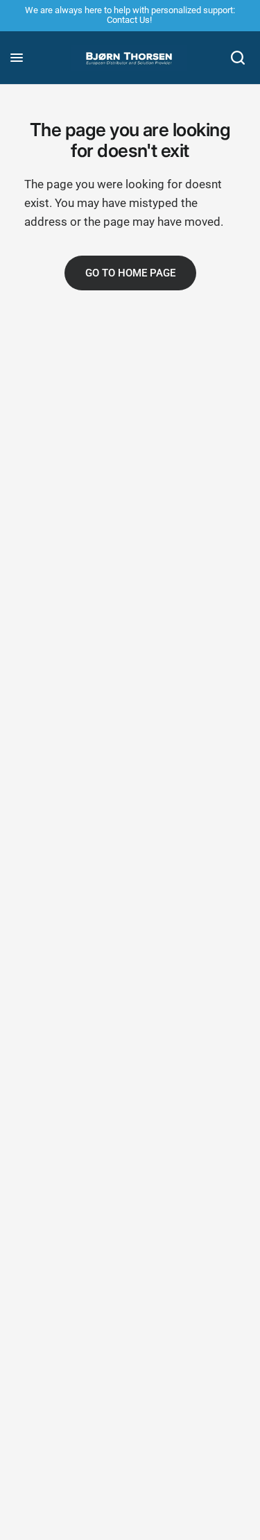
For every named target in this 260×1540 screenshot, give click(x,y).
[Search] (238, 58)
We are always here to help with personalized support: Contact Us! (130, 15)
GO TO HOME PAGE (130, 273)
